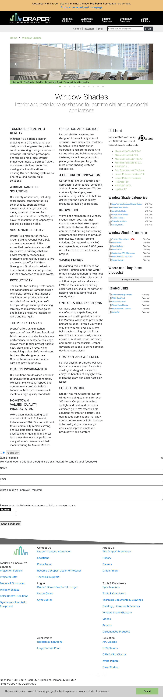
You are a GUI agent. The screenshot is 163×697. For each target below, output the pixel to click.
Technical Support (48, 576)
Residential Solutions (67, 20)
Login (100, 28)
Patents (107, 625)
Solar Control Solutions (14, 596)
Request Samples (118, 260)
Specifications (111, 587)
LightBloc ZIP (121, 189)
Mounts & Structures (12, 583)
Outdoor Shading (117, 218)
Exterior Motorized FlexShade (128, 177)
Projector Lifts (8, 576)
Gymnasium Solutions (126, 20)
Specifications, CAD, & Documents (123, 253)
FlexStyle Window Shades (123, 239)
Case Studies (110, 667)
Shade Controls (117, 249)
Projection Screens (11, 570)
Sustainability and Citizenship (121, 308)
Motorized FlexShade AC (126, 154)
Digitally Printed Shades (119, 221)
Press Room (44, 564)
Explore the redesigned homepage (81, 7)
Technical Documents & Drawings (123, 599)
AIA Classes (110, 641)
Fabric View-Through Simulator (122, 294)
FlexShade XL (121, 166)
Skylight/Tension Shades (120, 214)
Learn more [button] (102, 691)
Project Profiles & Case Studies (122, 256)
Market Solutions (145, 20)
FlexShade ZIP (122, 181)
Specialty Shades (117, 225)
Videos (107, 618)
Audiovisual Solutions (87, 20)
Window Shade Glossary (120, 305)
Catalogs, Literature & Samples (121, 606)
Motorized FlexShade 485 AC (128, 158)
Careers (77, 28)
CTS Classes (110, 648)
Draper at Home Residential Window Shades (127, 204)
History (107, 557)
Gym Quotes (44, 599)
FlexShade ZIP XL (123, 185)
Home (13, 37)
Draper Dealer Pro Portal (52, 587)
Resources (89, 28)
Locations (43, 557)
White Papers (110, 660)
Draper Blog (110, 570)
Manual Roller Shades (119, 211)
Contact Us (115, 312)
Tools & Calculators (114, 593)
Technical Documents (119, 301)
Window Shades (31, 37)
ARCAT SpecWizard (118, 298)
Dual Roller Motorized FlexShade (129, 170)
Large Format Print (48, 648)
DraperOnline (45, 593)
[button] (15, 64)
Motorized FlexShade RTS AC (128, 162)
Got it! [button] (147, 691)
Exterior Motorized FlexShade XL (130, 174)
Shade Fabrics (116, 242)
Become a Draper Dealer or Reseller (59, 570)
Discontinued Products (116, 631)
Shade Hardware (117, 246)
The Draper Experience (117, 551)
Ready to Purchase (130, 279)
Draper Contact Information (54, 551)
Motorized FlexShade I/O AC (128, 151)
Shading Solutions (107, 20)
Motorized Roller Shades (120, 207)
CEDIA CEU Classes (115, 654)
